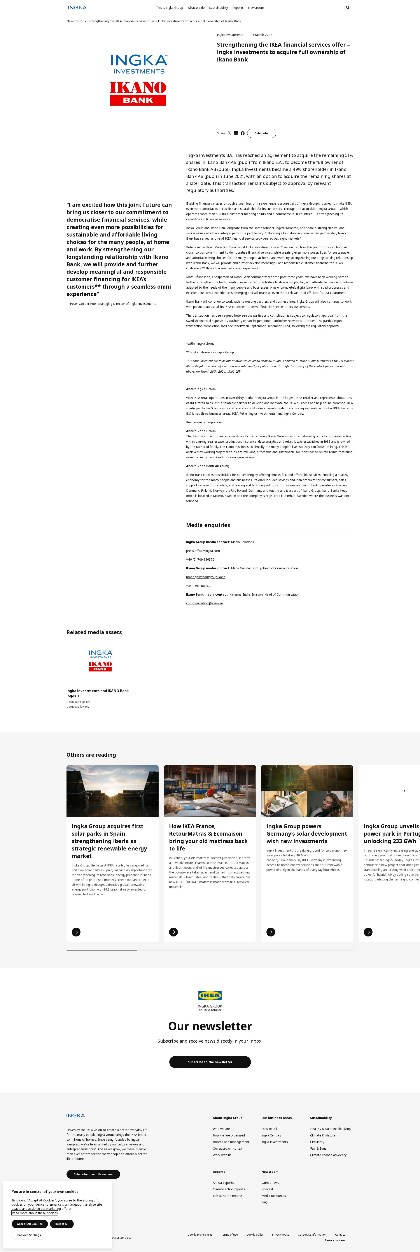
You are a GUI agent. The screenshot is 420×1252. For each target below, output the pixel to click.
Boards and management (231, 1142)
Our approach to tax (227, 1148)
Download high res (78, 702)
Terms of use (229, 1234)
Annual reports (223, 1182)
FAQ (264, 1202)
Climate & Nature (322, 1135)
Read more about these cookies (35, 1213)
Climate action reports (229, 1189)
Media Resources (273, 1196)
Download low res (77, 706)
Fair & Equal (318, 1148)
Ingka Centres (271, 1135)
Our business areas (276, 1118)
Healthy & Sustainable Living (330, 1129)
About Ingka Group (227, 1118)
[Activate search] (348, 8)
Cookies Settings (29, 1235)
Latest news (270, 1182)
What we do (196, 7)
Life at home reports (228, 1196)
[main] (57, 1214)
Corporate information (312, 1234)
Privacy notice (280, 1234)
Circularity (317, 1142)
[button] (66, 663)
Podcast (267, 1189)
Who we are (221, 1129)
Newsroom (256, 7)
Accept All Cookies (30, 1224)
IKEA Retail (269, 1129)
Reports (238, 7)
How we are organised (229, 1135)
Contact (340, 1234)
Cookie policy (255, 1234)
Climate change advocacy (328, 1155)
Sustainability (218, 7)
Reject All (61, 1224)
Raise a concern (335, 1240)
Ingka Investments (230, 35)
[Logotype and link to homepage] (77, 8)
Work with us (222, 1155)
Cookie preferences (200, 1234)
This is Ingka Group (169, 7)
